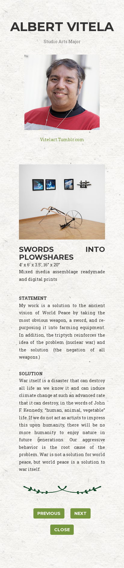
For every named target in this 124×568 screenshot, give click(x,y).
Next (80, 513)
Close (62, 529)
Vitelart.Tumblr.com (62, 139)
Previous (48, 513)
